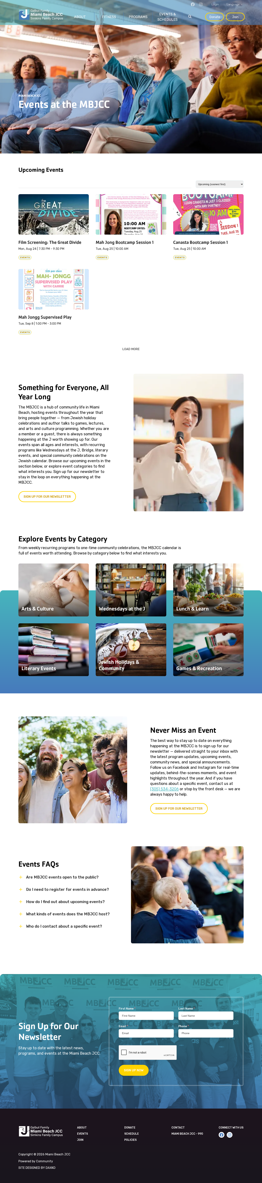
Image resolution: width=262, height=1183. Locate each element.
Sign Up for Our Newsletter (179, 808)
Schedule (131, 1133)
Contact (178, 1127)
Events (82, 1133)
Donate (214, 17)
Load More (131, 349)
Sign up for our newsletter (47, 496)
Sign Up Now (133, 1070)
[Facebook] (193, 4)
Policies (130, 1140)
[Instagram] (201, 4)
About (82, 1127)
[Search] (189, 17)
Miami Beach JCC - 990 (187, 1133)
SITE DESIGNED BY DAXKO (36, 1168)
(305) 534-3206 (164, 789)
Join (235, 17)
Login (215, 4)
